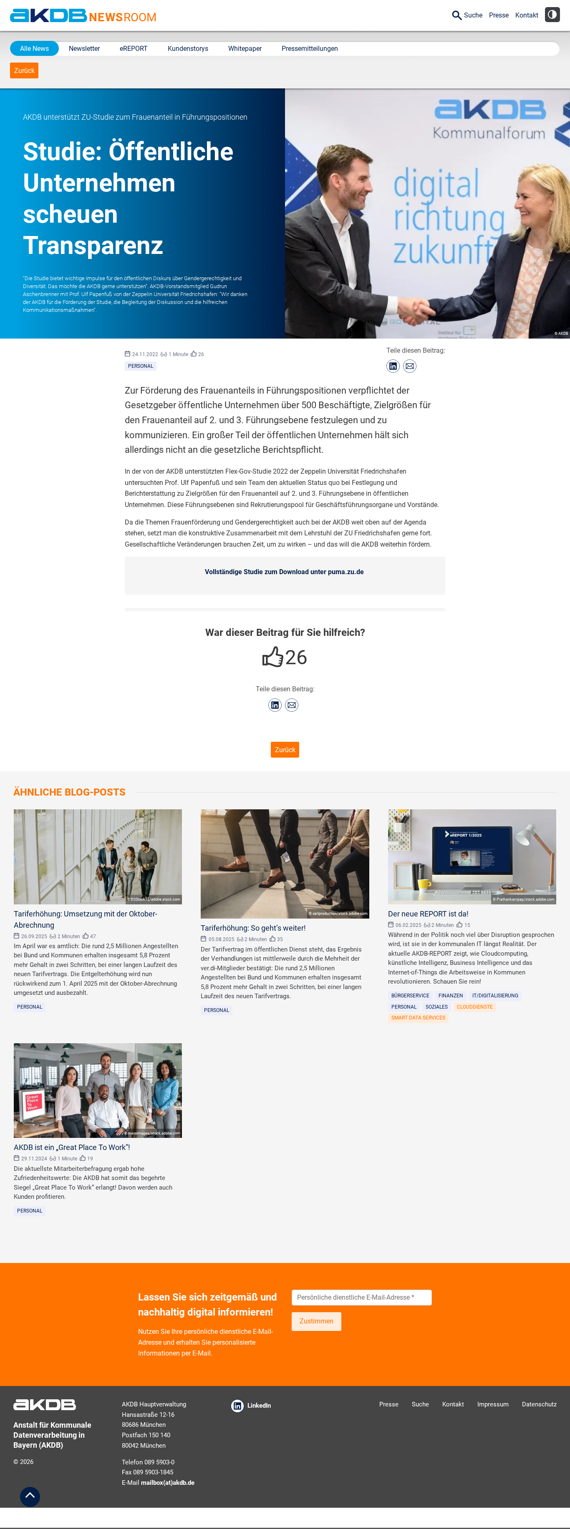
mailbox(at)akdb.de (167, 1482)
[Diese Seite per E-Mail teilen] (409, 366)
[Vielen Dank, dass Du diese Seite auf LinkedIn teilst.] (393, 366)
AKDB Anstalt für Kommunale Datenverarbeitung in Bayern (48, 15)
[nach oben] (30, 1497)
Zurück (24, 71)
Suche (473, 15)
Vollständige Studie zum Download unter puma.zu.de (284, 572)
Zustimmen (316, 1321)
